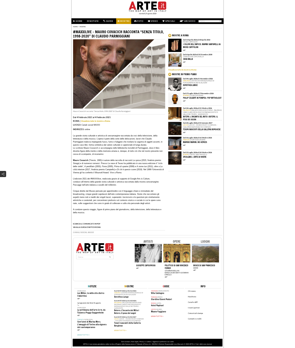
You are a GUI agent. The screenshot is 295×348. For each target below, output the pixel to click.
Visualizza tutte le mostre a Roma (95, 121)
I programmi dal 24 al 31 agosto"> (91, 308)
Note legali (134, 341)
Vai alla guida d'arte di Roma (87, 227)
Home (79, 21)
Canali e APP (193, 302)
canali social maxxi (83, 232)
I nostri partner (194, 308)
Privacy (142, 341)
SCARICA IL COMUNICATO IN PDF (86, 224)
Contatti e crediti (194, 319)
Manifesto (192, 297)
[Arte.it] (147, 6)
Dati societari (125, 341)
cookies (148, 341)
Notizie (94, 21)
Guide (109, 21)
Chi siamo (192, 291)
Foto (140, 21)
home (75, 27)
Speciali (170, 21)
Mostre (125, 21)
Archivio (189, 21)
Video (154, 21)
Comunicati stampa (195, 313)
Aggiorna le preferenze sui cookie (163, 341)
